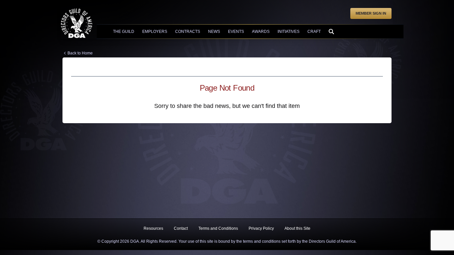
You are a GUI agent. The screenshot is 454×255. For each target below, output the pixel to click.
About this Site (297, 228)
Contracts (187, 31)
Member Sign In (371, 13)
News (214, 31)
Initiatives (288, 31)
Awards (261, 31)
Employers (154, 31)
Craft (314, 31)
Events (236, 31)
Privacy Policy (261, 228)
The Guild (123, 31)
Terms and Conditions (218, 228)
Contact (181, 228)
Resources (153, 228)
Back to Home (80, 53)
